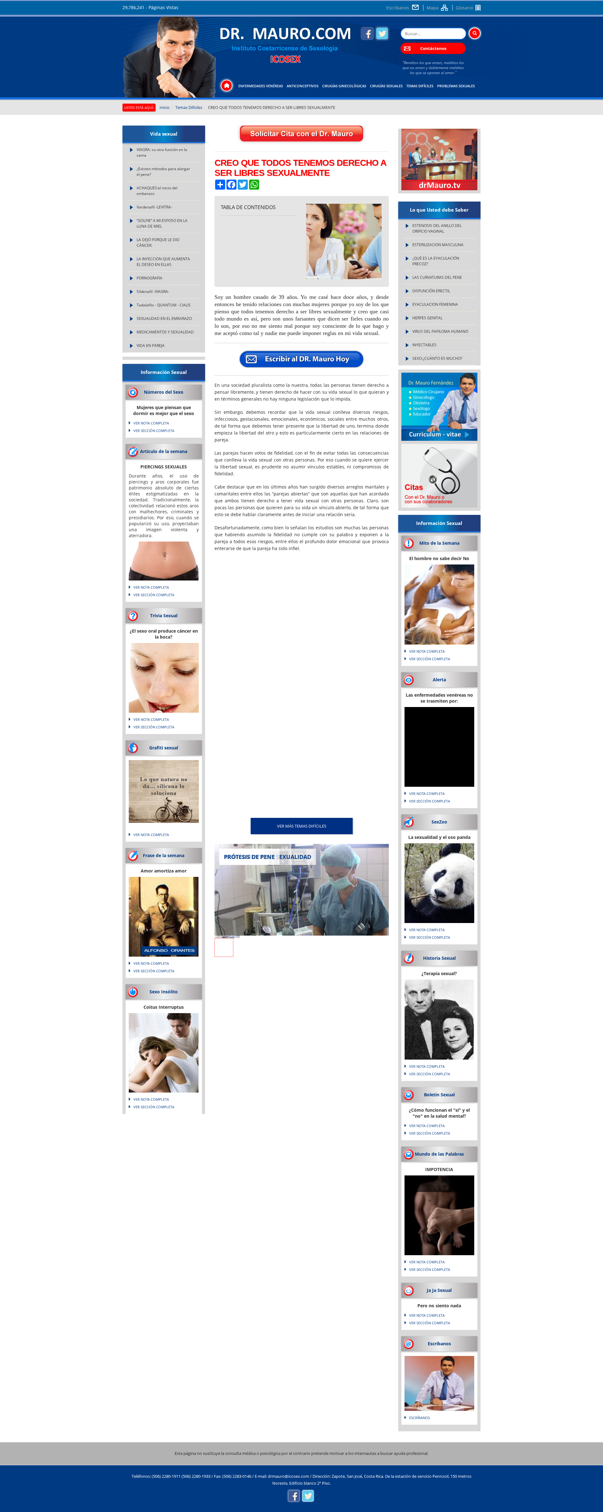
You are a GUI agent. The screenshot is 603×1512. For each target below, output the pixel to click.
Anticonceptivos (302, 86)
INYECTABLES (424, 345)
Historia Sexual (439, 958)
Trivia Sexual (163, 615)
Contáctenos (433, 48)
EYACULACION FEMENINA (435, 304)
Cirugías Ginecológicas (344, 86)
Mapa (432, 8)
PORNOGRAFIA (149, 278)
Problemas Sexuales (456, 86)
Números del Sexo (163, 392)
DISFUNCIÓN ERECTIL (431, 291)
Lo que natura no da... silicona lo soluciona (163, 786)
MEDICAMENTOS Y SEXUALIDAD (165, 332)
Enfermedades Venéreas (260, 86)
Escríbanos (397, 8)
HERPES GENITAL (427, 318)
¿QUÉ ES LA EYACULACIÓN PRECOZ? (435, 261)
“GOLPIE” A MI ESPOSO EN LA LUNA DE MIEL (162, 223)
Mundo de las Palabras (439, 1154)
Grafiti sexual (163, 748)
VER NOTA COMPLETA (151, 423)
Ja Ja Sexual (439, 1290)
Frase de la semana (163, 855)
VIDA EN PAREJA (151, 345)
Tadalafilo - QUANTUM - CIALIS (164, 305)
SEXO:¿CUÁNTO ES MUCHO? (437, 358)
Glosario (464, 8)
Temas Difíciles (419, 86)
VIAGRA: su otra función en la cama (162, 152)
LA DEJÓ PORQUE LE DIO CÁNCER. (158, 242)
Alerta (439, 680)
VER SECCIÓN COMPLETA (153, 430)
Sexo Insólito (163, 992)
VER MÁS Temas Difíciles (301, 826)
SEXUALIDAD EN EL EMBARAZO (164, 318)
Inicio (165, 107)
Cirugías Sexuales (386, 86)
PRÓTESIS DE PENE (249, 857)
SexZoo (439, 822)
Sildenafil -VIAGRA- (153, 291)
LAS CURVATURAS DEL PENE (437, 277)
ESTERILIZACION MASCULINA (438, 244)
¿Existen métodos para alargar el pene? (163, 171)
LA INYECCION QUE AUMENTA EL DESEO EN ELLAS (163, 261)
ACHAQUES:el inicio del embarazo (157, 190)
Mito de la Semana (439, 543)
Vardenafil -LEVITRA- (154, 207)
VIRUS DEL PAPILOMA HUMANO (440, 331)
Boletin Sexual (439, 1095)
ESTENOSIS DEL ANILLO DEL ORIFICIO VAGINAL (437, 228)
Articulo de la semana (163, 451)
